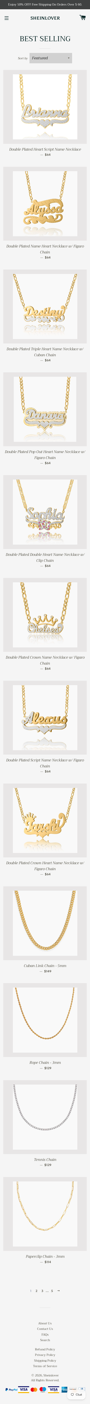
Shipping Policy (45, 1360)
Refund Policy (45, 1349)
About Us (45, 1323)
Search (45, 1340)
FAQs (45, 1334)
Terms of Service (45, 1366)
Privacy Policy (45, 1354)
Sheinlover (45, 18)
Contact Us (45, 1328)
